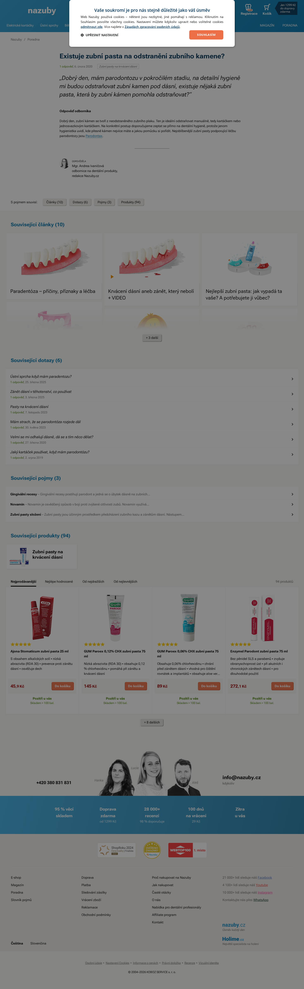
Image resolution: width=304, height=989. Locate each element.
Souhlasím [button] (206, 35)
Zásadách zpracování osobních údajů (152, 27)
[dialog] (152, 23)
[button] (99, 35)
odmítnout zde (92, 27)
